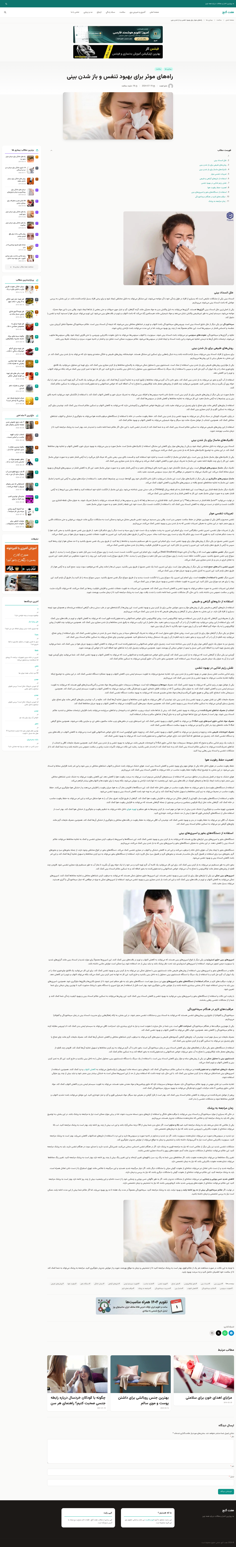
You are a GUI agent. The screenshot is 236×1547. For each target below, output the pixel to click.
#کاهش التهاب (192, 1288)
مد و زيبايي (88, 12)
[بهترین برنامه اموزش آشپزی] (21, 559)
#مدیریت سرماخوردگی (163, 1288)
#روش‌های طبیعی (57, 1284)
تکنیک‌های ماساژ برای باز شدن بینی (213, 169)
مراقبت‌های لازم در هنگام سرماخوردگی (210, 196)
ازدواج (99, 12)
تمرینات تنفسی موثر (219, 174)
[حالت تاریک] (4, 3)
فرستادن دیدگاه (226, 1491)
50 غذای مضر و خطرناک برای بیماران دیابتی (16, 202)
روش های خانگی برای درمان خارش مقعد (16, 180)
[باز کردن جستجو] (4, 12)
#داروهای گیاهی (114, 1284)
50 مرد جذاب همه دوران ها (28, 673)
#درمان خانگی (99, 1284)
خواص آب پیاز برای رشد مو (29, 718)
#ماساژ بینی (179, 1288)
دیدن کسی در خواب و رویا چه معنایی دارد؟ (23, 746)
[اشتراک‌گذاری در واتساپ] (225, 1333)
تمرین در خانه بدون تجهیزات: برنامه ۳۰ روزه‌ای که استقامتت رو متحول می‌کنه (22, 658)
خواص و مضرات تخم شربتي (16, 387)
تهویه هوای (132, 809)
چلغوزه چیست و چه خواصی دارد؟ (26, 615)
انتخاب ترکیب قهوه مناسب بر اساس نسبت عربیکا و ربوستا (15, 436)
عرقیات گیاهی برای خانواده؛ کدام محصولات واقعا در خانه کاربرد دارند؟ (15, 522)
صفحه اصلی (154, 12)
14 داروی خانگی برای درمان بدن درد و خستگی (15, 169)
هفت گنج (228, 1510)
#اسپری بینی (218, 1284)
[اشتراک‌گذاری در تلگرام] (231, 1333)
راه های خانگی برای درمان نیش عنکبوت (16, 224)
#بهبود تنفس (163, 1284)
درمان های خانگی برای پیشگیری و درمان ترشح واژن (16, 191)
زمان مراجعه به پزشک (217, 201)
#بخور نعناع (176, 1284)
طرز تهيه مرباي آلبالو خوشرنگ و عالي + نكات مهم (15, 350)
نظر (232, 1436)
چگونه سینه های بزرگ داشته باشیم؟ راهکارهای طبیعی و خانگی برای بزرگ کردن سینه (15, 337)
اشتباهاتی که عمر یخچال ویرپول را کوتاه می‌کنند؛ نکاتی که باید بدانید (15, 485)
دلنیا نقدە (163, 86)
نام (232, 1466)
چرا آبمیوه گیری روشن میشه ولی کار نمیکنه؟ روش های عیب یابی (16, 510)
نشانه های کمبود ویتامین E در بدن (16, 246)
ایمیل (231, 1476)
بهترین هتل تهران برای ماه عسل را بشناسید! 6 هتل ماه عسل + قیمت (22, 732)
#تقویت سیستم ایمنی (131, 1284)
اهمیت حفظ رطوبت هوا (217, 187)
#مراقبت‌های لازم (128, 1288)
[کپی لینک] (212, 1333)
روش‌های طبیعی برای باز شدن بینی (213, 165)
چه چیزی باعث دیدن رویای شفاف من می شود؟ (21, 628)
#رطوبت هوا (72, 1284)
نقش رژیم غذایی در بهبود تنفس (214, 183)
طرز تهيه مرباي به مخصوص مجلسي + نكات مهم (15, 325)
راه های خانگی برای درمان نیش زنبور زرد (16, 158)
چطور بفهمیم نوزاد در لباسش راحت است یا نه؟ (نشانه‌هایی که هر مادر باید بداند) (15, 460)
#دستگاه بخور (85, 1284)
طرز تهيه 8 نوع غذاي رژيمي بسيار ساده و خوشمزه (16, 313)
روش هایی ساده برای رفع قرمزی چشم (17, 235)
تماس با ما (75, 12)
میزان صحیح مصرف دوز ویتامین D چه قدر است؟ (15, 399)
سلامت (122, 12)
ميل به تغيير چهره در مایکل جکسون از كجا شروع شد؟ (23, 643)
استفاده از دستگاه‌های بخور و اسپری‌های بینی (209, 192)
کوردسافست (149, 1520)
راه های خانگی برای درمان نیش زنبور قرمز (16, 213)
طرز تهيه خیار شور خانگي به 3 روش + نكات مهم (15, 300)
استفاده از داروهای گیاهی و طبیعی (213, 178)
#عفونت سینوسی (226, 1288)
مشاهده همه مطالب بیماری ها (23, 267)
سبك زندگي (110, 12)
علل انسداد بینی (220, 160)
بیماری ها (168, 69)
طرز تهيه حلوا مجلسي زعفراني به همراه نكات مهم (16, 362)
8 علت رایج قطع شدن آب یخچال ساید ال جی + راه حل (15, 473)
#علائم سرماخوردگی (209, 1288)
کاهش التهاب (90, 1069)
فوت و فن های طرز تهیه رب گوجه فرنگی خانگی (15, 374)
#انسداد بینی (205, 1284)
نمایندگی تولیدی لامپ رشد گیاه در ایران (16, 497)
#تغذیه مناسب (148, 1284)
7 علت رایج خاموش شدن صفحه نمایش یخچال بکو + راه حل (15, 423)
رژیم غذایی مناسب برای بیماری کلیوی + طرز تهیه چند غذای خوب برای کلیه (15, 257)
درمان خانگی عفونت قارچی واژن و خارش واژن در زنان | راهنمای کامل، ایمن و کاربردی (14, 288)
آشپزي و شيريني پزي (137, 12)
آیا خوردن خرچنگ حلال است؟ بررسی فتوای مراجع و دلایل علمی (23, 687)
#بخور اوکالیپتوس (190, 1284)
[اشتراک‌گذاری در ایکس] (218, 1333)
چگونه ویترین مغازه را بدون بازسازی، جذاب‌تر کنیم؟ (16, 448)
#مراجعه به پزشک (144, 1288)
